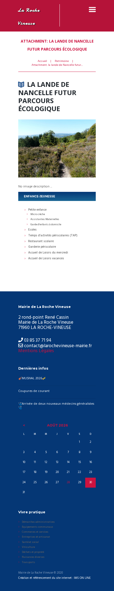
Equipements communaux (37, 527)
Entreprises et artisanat (36, 537)
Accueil (42, 61)
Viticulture (28, 547)
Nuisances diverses (33, 557)
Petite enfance (37, 210)
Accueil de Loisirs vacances (46, 258)
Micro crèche (37, 214)
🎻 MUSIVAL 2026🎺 (32, 378)
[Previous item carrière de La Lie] (37, 148)
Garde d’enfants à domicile (45, 224)
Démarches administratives (38, 522)
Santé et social (30, 542)
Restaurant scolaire (41, 241)
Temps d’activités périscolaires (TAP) (52, 235)
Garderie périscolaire (42, 247)
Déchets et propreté (33, 552)
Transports (28, 562)
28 (68, 482)
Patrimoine (62, 61)
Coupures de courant (34, 391)
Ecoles (32, 230)
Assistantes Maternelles (44, 219)
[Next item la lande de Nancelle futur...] (76, 148)
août (57, 425)
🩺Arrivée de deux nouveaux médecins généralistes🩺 (56, 405)
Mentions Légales (36, 351)
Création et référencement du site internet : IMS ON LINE (54, 578)
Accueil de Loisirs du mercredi (48, 253)
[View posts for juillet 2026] (23, 425)
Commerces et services (35, 532)
